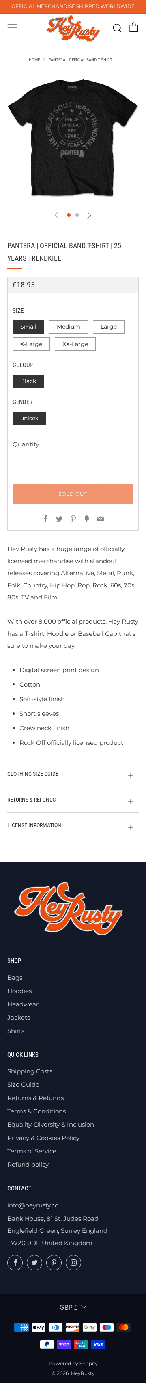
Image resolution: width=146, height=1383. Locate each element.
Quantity (26, 444)
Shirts (15, 1031)
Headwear (23, 1004)
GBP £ (68, 1307)
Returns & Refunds (35, 1098)
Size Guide (23, 1084)
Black (28, 381)
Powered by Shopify (73, 1363)
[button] (69, 215)
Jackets (18, 1017)
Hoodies (19, 991)
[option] (73, 138)
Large (109, 326)
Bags (14, 977)
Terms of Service (31, 1151)
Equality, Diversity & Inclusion (50, 1124)
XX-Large (75, 344)
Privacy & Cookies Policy (43, 1138)
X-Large (31, 344)
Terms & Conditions (36, 1111)
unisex (29, 418)
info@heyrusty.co (32, 1205)
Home (34, 60)
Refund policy (28, 1164)
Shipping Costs (29, 1071)
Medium (68, 326)
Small (28, 326)
